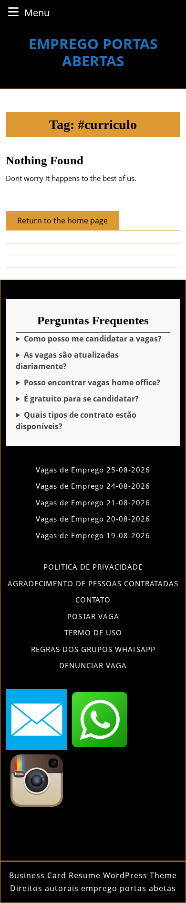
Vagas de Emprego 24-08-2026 (93, 486)
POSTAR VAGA (93, 616)
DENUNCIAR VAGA (93, 665)
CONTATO (93, 599)
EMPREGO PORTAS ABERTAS (93, 52)
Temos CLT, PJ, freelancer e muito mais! (92, 421)
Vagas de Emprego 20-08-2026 (93, 518)
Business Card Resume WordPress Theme (93, 875)
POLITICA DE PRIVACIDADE (93, 567)
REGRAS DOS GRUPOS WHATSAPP (93, 649)
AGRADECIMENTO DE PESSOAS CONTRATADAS (93, 583)
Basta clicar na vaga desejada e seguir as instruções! (93, 338)
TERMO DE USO (93, 632)
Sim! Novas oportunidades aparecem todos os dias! (91, 361)
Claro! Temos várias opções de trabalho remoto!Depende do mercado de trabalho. (92, 382)
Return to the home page (68, 222)
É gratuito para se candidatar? (81, 398)
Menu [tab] (37, 12)
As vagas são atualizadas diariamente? (67, 360)
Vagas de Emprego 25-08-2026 (93, 469)
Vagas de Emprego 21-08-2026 (93, 502)
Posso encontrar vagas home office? (92, 382)
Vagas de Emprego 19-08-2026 (93, 535)
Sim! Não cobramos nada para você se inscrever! (91, 398)
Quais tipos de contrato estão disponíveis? (76, 420)
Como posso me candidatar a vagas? (93, 338)
